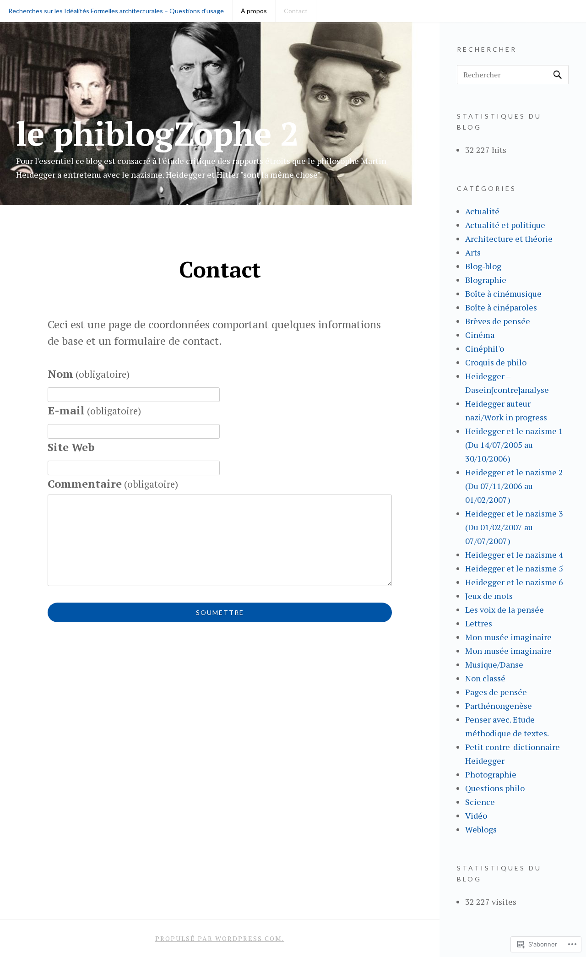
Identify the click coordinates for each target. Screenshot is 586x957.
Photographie (490, 774)
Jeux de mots (489, 595)
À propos (254, 11)
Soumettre (220, 612)
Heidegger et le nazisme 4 (514, 554)
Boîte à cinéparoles (501, 307)
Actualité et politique (505, 224)
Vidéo (476, 815)
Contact (296, 11)
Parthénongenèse (498, 705)
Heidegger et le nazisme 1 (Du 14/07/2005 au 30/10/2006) (514, 444)
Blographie (485, 279)
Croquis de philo (495, 362)
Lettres (478, 623)
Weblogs (481, 829)
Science (480, 801)
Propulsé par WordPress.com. (219, 938)
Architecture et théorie (509, 238)
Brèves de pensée (497, 320)
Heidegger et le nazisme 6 (514, 581)
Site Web (71, 447)
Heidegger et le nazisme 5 (514, 568)
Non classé (485, 678)
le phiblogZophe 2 (157, 133)
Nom (89, 373)
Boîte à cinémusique (503, 293)
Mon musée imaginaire (508, 636)
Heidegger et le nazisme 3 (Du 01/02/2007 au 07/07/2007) (514, 527)
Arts (473, 252)
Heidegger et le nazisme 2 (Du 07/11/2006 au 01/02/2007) (514, 486)
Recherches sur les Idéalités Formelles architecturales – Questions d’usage (116, 11)
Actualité (482, 211)
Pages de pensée (496, 691)
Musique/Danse (494, 664)
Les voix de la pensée (504, 609)
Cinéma (479, 334)
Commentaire (113, 483)
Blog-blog (483, 266)
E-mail (94, 410)
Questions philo (495, 788)
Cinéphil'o (484, 348)
